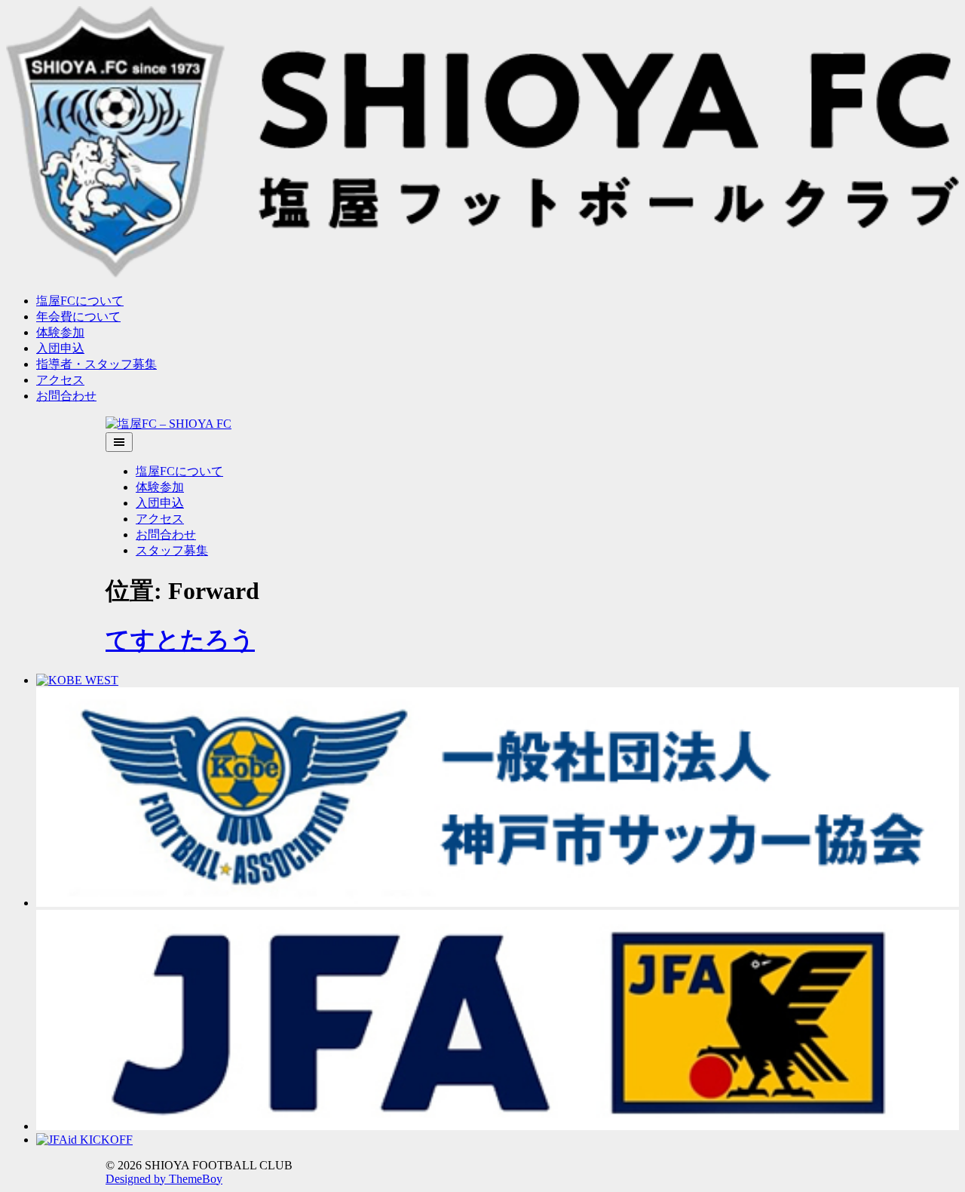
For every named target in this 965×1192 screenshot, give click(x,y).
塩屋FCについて (80, 300)
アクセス (60, 379)
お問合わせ (66, 395)
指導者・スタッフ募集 (96, 364)
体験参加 (60, 332)
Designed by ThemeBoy (164, 1178)
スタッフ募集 (172, 550)
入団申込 (60, 348)
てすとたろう (180, 639)
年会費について (78, 316)
